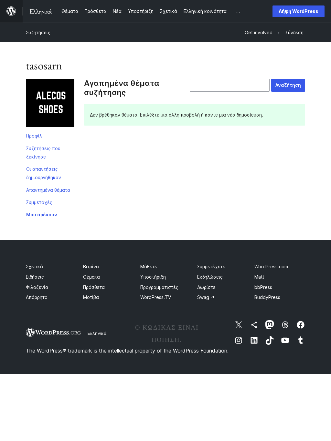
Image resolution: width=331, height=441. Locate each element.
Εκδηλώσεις (210, 277)
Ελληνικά (97, 333)
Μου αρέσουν (41, 214)
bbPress (263, 287)
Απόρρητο (37, 297)
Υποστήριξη (153, 277)
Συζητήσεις (38, 32)
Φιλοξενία (37, 287)
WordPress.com (271, 266)
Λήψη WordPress (298, 11)
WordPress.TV (155, 297)
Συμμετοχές (39, 202)
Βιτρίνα (91, 266)
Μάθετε (148, 266)
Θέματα (91, 277)
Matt (259, 277)
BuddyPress (267, 297)
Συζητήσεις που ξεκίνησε (43, 152)
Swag (206, 297)
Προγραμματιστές (159, 287)
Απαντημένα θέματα (48, 190)
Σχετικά (34, 266)
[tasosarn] (50, 104)
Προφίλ (34, 135)
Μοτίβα (91, 297)
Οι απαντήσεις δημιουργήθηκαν (43, 173)
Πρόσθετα (94, 287)
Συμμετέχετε (211, 266)
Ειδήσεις (35, 277)
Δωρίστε (206, 287)
